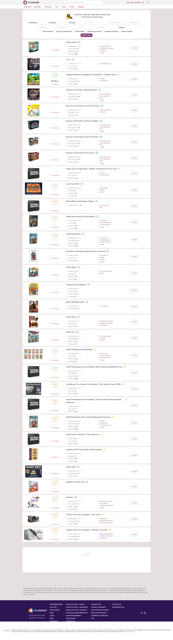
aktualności (55, 610)
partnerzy (54, 621)
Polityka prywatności (129, 631)
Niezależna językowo (94, 31)
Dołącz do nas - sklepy (75, 604)
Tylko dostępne (48, 31)
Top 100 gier (70, 618)
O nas (72, 7)
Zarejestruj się (118, 607)
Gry (56, 7)
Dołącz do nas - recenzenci (77, 607)
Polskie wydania (126, 31)
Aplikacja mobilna (98, 607)
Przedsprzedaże (56, 604)
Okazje (81, 7)
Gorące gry (70, 621)
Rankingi (37, 7)
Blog (64, 7)
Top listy (53, 607)
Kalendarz (28, 7)
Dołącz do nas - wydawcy (76, 610)
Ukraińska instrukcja (111, 31)
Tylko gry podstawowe (64, 31)
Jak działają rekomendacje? (77, 613)
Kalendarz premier (73, 616)
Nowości (48, 7)
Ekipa (52, 613)
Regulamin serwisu (99, 613)
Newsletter (96, 604)
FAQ (92, 618)
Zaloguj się (116, 604)
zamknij (6, 631)
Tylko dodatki (79, 31)
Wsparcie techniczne (99, 616)
